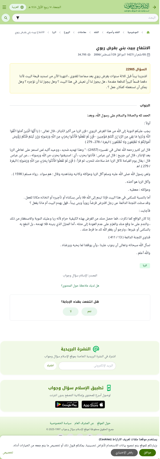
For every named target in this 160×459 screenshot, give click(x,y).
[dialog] (80, 447)
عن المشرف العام (84, 423)
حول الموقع (103, 423)
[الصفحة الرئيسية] (148, 32)
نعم (89, 311)
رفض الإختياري (124, 452)
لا (71, 311)
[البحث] (6, 18)
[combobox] (88, 18)
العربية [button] (15, 7)
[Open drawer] (4, 7)
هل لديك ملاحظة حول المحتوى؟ (80, 285)
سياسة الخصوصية (60, 423)
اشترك (50, 365)
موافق (147, 452)
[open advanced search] (17, 18)
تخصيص (8, 453)
